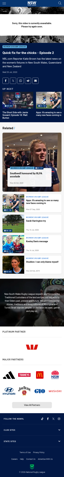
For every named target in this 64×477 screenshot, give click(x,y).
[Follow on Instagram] (59, 419)
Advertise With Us (45, 459)
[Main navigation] (4, 3)
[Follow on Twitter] (53, 419)
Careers (14, 459)
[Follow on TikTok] (42, 419)
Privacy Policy (38, 452)
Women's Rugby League (14, 47)
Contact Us (30, 459)
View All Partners (32, 405)
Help (22, 459)
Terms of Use (25, 452)
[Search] (60, 3)
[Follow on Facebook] (48, 419)
